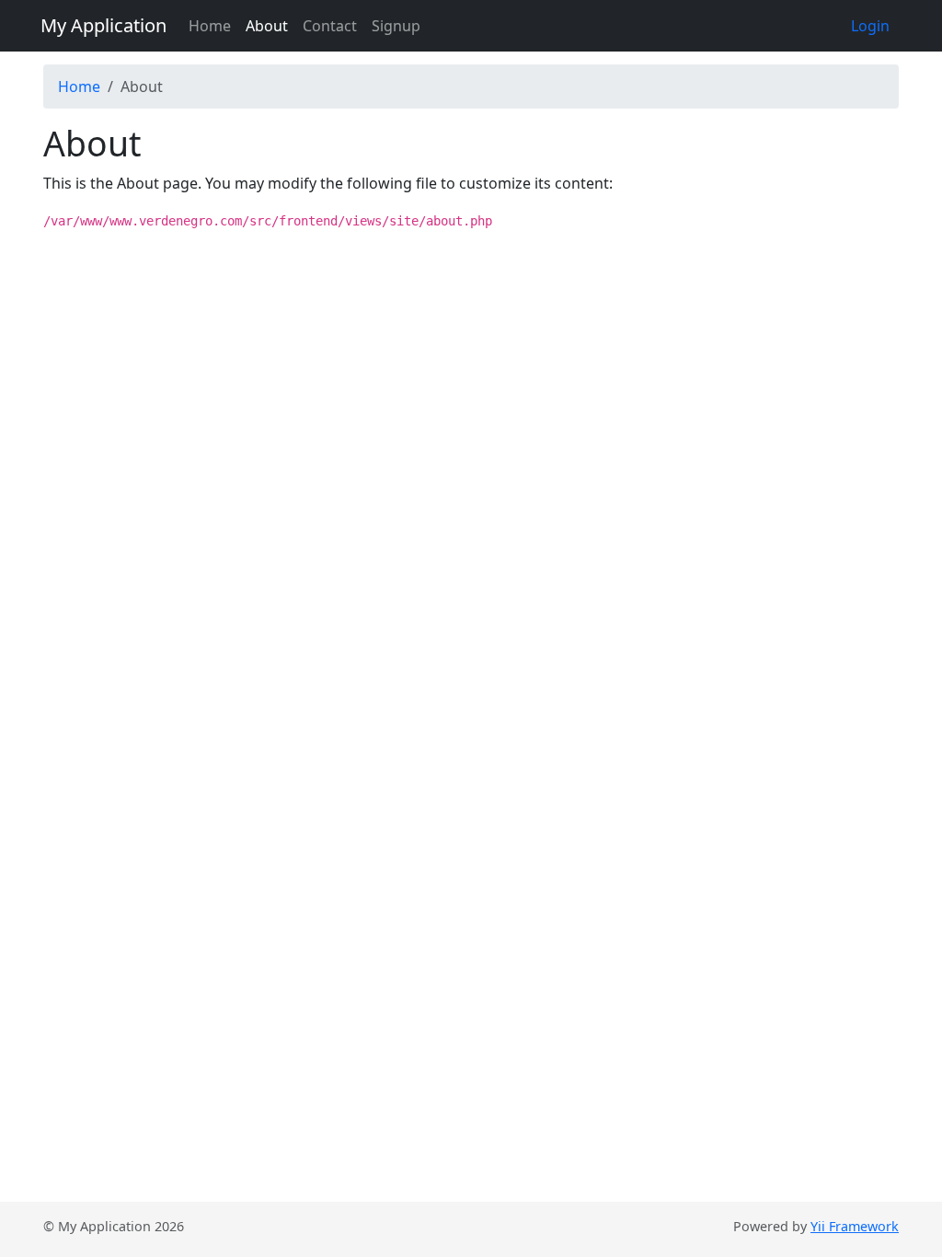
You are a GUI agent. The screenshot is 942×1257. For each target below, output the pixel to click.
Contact (330, 26)
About (267, 26)
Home (210, 26)
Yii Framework (854, 1226)
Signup (396, 26)
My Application (103, 25)
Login (870, 26)
